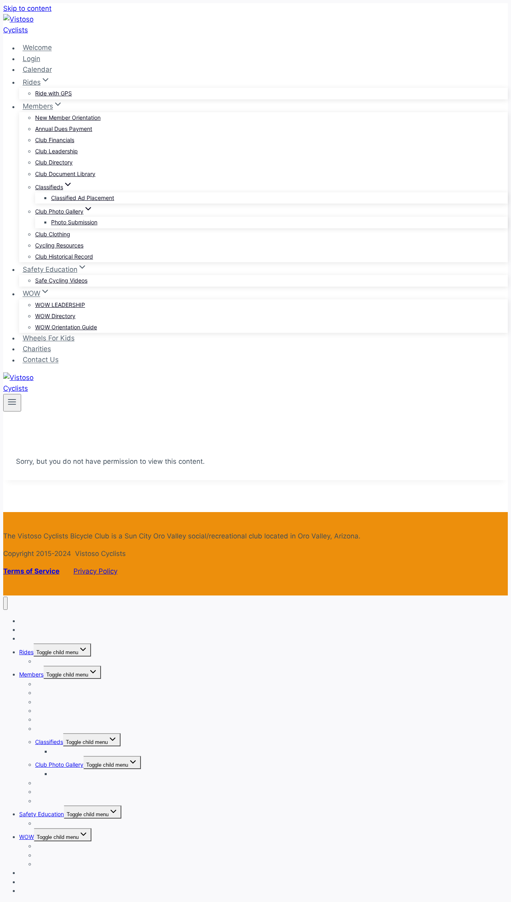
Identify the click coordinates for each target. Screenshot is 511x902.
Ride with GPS (53, 93)
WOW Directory (55, 316)
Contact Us (41, 360)
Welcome (37, 48)
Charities (37, 349)
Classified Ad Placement (82, 197)
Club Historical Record (64, 256)
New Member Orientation (68, 117)
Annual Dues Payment (63, 128)
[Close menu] (5, 603)
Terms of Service (31, 571)
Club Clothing (52, 234)
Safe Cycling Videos (61, 280)
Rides (26, 652)
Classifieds (49, 741)
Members (31, 674)
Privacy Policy (95, 571)
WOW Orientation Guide (66, 327)
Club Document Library (65, 173)
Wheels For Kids (49, 338)
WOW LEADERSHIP (60, 304)
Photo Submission (74, 222)
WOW (26, 836)
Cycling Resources (59, 245)
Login (31, 59)
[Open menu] (12, 402)
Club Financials (54, 139)
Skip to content (27, 8)
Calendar (37, 69)
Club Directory (54, 162)
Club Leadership (56, 151)
